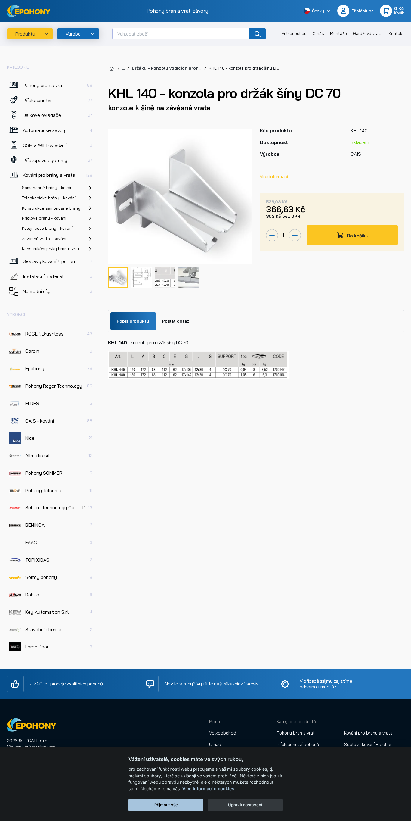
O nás (318, 33)
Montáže (338, 33)
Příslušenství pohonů (298, 744)
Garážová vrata (368, 33)
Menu (214, 721)
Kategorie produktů (296, 721)
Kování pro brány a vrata (368, 733)
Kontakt (396, 33)
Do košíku (357, 236)
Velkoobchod (294, 33)
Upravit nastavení (245, 804)
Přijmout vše (166, 804)
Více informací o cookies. (209, 788)
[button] (317, 11)
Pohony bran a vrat (296, 733)
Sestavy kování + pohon (368, 744)
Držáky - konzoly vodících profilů (167, 68)
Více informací (274, 176)
